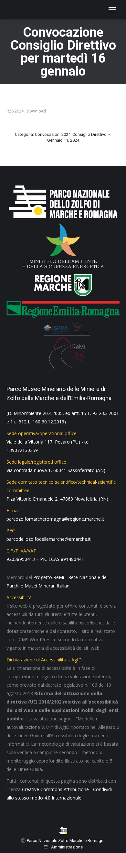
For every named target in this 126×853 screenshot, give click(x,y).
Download (36, 111)
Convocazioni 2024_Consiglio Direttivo (71, 134)
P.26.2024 (15, 111)
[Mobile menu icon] (112, 10)
